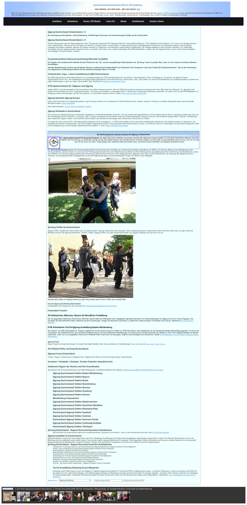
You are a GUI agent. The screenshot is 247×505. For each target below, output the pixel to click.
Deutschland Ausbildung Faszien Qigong (101, 306)
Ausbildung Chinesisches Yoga (113, 81)
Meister (123, 21)
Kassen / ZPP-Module (91, 21)
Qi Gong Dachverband (160, 432)
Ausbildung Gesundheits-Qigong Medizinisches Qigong (142, 370)
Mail (138, 9)
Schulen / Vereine (157, 21)
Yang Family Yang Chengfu (155, 344)
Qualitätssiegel (138, 21)
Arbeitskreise (72, 21)
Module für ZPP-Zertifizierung (167, 13)
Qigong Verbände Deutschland (116, 126)
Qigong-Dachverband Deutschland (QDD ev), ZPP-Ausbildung (117, 5)
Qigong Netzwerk (67, 103)
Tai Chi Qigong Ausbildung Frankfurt (78, 106)
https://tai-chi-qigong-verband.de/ (134, 93)
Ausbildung (57, 21)
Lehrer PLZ (110, 21)
